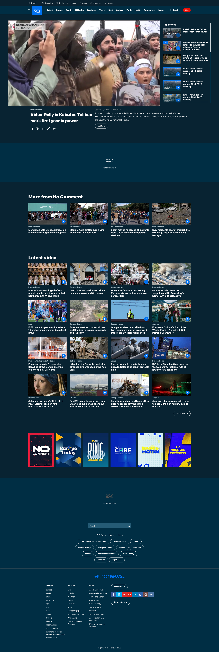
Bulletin (71, 593)
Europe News (34, 287)
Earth (129, 10)
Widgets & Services (76, 614)
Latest (50, 10)
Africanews (72, 618)
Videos (49, 621)
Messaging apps (74, 611)
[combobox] (118, 3)
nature (88, 554)
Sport (30, 324)
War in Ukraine (119, 541)
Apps (70, 607)
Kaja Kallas (117, 560)
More (91, 585)
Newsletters (119, 602)
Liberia (73, 398)
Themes (49, 585)
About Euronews (96, 590)
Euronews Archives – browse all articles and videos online (55, 634)
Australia (156, 398)
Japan (113, 361)
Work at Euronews (96, 614)
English (33, 3)
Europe (59, 10)
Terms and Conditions (98, 597)
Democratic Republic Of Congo (42, 361)
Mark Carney (128, 554)
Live (187, 10)
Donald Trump (84, 547)
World (69, 10)
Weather (71, 597)
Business (91, 10)
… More (101, 126)
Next (110, 10)
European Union (105, 547)
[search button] (106, 3)
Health (138, 10)
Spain (135, 541)
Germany (137, 547)
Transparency (95, 607)
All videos (181, 413)
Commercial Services (98, 593)
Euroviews (149, 10)
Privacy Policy (95, 604)
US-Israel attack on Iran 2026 (93, 541)
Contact (92, 611)
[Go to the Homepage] (37, 10)
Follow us (71, 604)
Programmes (51, 625)
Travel (102, 10)
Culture (119, 10)
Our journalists (52, 628)
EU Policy (79, 10)
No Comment (34, 227)
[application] (84, 63)
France (122, 547)
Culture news (117, 287)
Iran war (101, 560)
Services (71, 585)
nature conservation (107, 554)
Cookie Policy (95, 600)
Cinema (155, 324)
